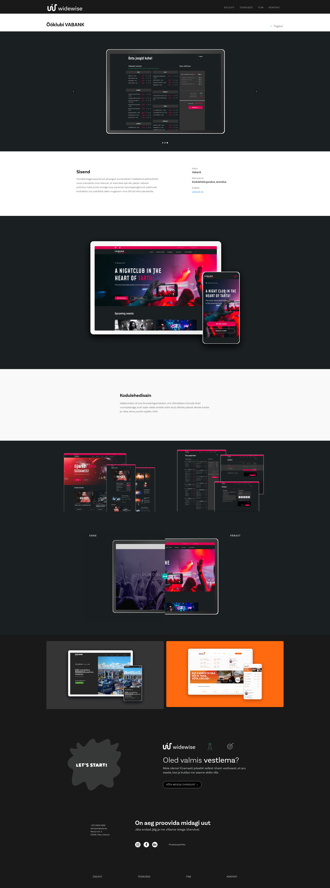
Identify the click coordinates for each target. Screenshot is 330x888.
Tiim (260, 7)
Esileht (229, 7)
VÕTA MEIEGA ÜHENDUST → (182, 784)
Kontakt (274, 7)
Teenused (246, 7)
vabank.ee (197, 192)
